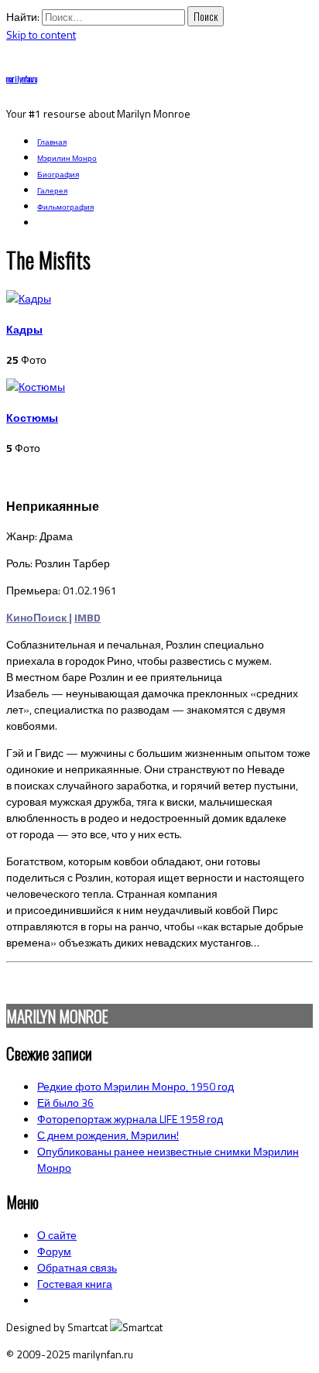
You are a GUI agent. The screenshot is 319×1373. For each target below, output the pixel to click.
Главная (52, 142)
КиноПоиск (36, 617)
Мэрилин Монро (67, 158)
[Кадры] (28, 298)
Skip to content (41, 34)
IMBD (87, 617)
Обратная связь (77, 1267)
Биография (58, 174)
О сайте (57, 1235)
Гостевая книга (74, 1283)
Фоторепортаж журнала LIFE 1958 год (130, 1119)
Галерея (52, 191)
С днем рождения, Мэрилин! (108, 1135)
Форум (54, 1251)
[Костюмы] (35, 386)
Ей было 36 (65, 1102)
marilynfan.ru (21, 78)
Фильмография (65, 207)
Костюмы (32, 417)
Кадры (24, 329)
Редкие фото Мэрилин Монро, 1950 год (135, 1086)
